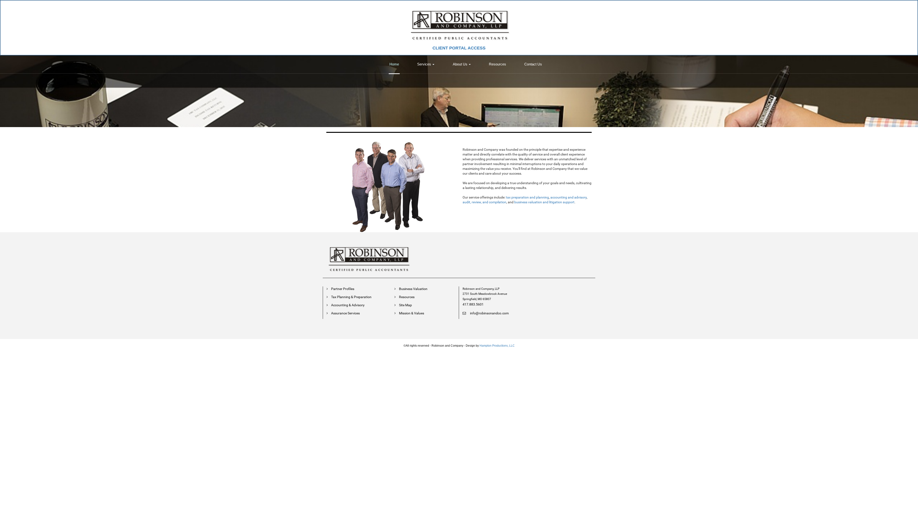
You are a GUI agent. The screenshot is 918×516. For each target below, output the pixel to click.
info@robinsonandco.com (489, 313)
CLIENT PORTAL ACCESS (459, 48)
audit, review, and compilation (484, 202)
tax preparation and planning (527, 197)
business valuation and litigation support (544, 202)
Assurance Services (345, 313)
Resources (497, 64)
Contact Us (533, 64)
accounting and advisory (568, 197)
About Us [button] (460, 64)
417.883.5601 (473, 304)
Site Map (405, 305)
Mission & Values (411, 313)
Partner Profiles (342, 289)
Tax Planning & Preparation (351, 297)
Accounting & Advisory (348, 305)
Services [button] (424, 64)
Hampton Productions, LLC (497, 345)
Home (394, 64)
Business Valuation (413, 289)
